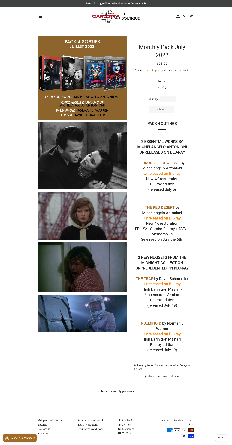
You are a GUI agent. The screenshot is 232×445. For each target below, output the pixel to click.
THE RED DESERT (160, 207)
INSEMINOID (150, 323)
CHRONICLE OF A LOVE (160, 163)
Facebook (127, 420)
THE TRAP (144, 279)
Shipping (156, 70)
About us (43, 433)
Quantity (153, 99)
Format (162, 81)
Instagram (127, 428)
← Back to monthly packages (116, 391)
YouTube (127, 433)
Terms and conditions (90, 428)
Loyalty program (88, 424)
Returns (42, 424)
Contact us (44, 428)
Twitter (126, 424)
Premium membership (91, 420)
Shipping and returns (50, 420)
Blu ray (162, 87)
